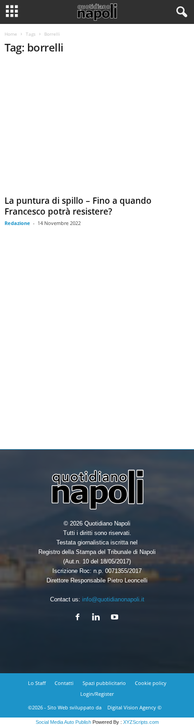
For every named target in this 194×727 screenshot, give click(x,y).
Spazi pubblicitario (104, 683)
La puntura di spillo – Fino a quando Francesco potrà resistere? (78, 206)
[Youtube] (115, 617)
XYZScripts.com (141, 722)
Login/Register (97, 693)
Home (11, 34)
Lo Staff (37, 683)
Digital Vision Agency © (134, 707)
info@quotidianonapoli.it (113, 599)
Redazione (17, 223)
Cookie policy (150, 683)
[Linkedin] (98, 617)
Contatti (64, 683)
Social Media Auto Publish (63, 722)
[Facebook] (79, 617)
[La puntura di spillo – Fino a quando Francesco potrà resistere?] (97, 128)
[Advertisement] (97, 345)
